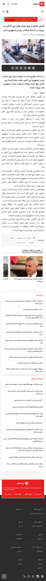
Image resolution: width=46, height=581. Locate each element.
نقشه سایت (17, 494)
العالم (42, 93)
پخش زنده (7, 494)
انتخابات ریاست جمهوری (24, 238)
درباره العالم (28, 494)
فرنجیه (12, 238)
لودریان (31, 242)
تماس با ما (38, 494)
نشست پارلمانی (21, 242)
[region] (23, 51)
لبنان (35, 93)
